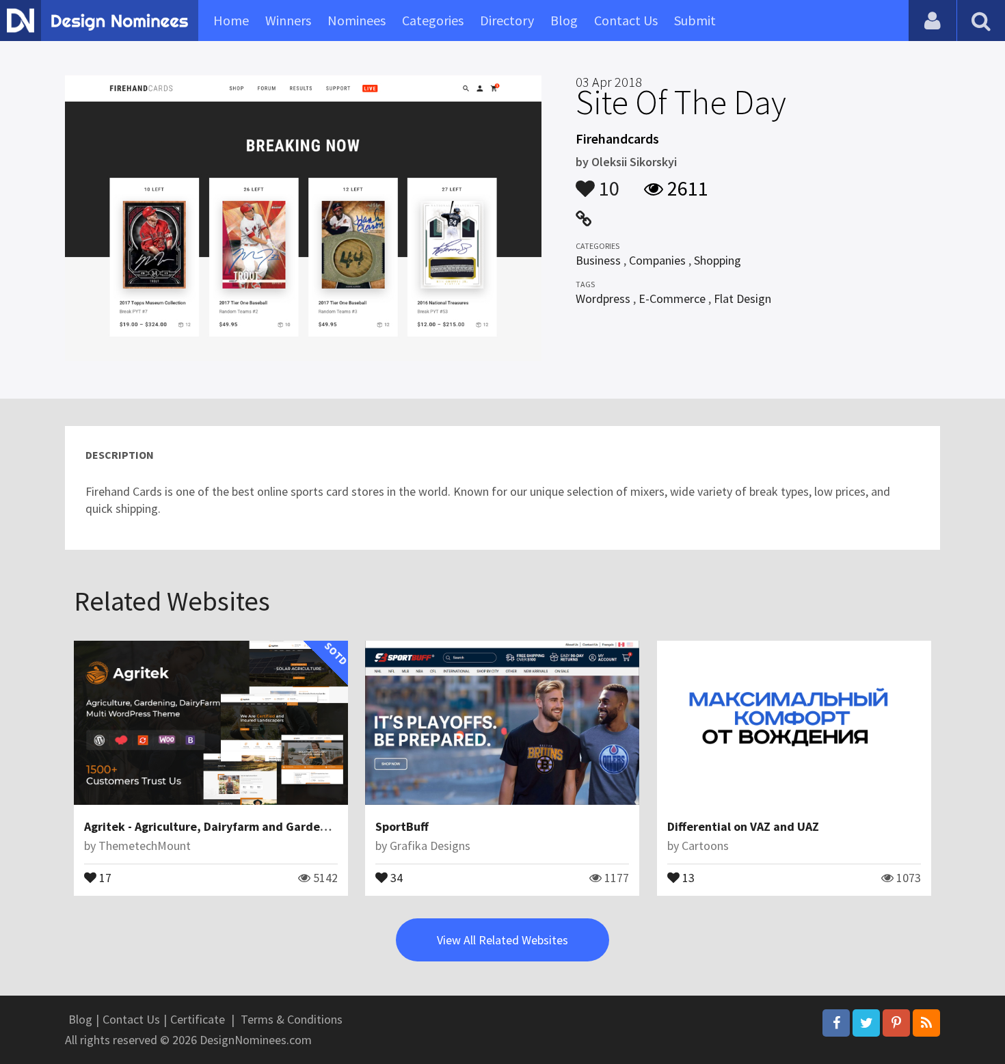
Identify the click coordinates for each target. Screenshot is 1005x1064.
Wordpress (603, 298)
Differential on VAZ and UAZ (743, 826)
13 (687, 876)
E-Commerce (672, 298)
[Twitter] (866, 1023)
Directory (507, 20)
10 (607, 182)
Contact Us (626, 20)
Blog (564, 20)
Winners (288, 20)
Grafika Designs (430, 845)
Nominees (356, 20)
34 (395, 876)
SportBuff (402, 826)
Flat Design (742, 298)
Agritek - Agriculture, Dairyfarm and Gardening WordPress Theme (265, 826)
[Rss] (926, 1023)
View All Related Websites (502, 940)
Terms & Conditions (292, 1019)
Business (598, 260)
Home (231, 20)
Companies (657, 260)
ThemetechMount (144, 845)
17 (103, 876)
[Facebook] (836, 1023)
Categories (433, 20)
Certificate (197, 1019)
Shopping (717, 260)
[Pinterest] (896, 1023)
